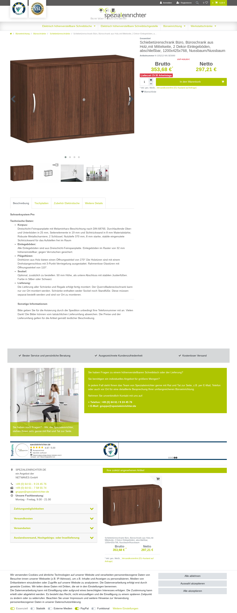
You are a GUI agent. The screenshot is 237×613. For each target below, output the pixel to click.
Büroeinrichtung (173, 26)
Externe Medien (63, 608)
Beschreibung (21, 203)
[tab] (21, 203)
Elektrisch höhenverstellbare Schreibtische (67, 26)
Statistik (40, 608)
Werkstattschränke (202, 26)
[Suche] (197, 3)
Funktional (103, 608)
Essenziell (22, 608)
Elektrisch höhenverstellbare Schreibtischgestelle (129, 26)
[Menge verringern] (151, 84)
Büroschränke (39, 34)
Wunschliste (149, 92)
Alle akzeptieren (192, 590)
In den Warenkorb (190, 81)
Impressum (76, 598)
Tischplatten (41, 203)
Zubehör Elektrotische (67, 203)
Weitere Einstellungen (125, 608)
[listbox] (132, 505)
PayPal (85, 608)
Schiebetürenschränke (59, 34)
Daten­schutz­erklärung (68, 601)
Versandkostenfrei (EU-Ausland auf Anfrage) (176, 88)
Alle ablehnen (193, 575)
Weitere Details (94, 203)
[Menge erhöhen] (151, 80)
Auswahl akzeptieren (193, 583)
